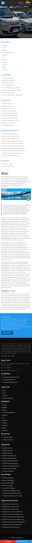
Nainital (4, 50)
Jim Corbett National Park (8, 52)
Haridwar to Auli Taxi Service (9, 122)
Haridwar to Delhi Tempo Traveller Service (12, 143)
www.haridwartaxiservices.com (9, 382)
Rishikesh (4, 47)
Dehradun (4, 60)
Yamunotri (4, 69)
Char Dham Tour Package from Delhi (11, 87)
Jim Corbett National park (8, 412)
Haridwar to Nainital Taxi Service (10, 115)
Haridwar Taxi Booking (7, 398)
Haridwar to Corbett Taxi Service (10, 118)
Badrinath (4, 62)
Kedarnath (4, 64)
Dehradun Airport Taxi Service (9, 110)
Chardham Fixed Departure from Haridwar (12, 95)
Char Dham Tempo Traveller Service (11, 155)
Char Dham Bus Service (8, 166)
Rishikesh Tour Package (8, 80)
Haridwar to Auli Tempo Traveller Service (12, 153)
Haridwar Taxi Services (16, 537)
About (4, 393)
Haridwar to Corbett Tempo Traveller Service (13, 148)
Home (15, 29)
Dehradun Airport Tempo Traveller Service (12, 141)
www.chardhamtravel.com (8, 379)
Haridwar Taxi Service (7, 103)
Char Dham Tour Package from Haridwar (11, 90)
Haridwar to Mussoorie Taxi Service (10, 120)
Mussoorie (4, 55)
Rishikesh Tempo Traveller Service (10, 136)
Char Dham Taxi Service (8, 125)
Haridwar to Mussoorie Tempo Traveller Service (13, 150)
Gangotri (4, 67)
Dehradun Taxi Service (7, 108)
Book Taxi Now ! (7, 332)
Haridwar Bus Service (7, 164)
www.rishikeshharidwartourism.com (11, 377)
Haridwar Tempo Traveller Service (10, 133)
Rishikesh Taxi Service (7, 106)
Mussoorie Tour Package (8, 92)
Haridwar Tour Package (7, 78)
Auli (21, 29)
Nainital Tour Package (7, 83)
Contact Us (5, 395)
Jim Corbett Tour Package (8, 85)
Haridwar (4, 45)
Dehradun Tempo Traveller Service (10, 138)
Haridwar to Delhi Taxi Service (9, 113)
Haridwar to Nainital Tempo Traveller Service (13, 146)
